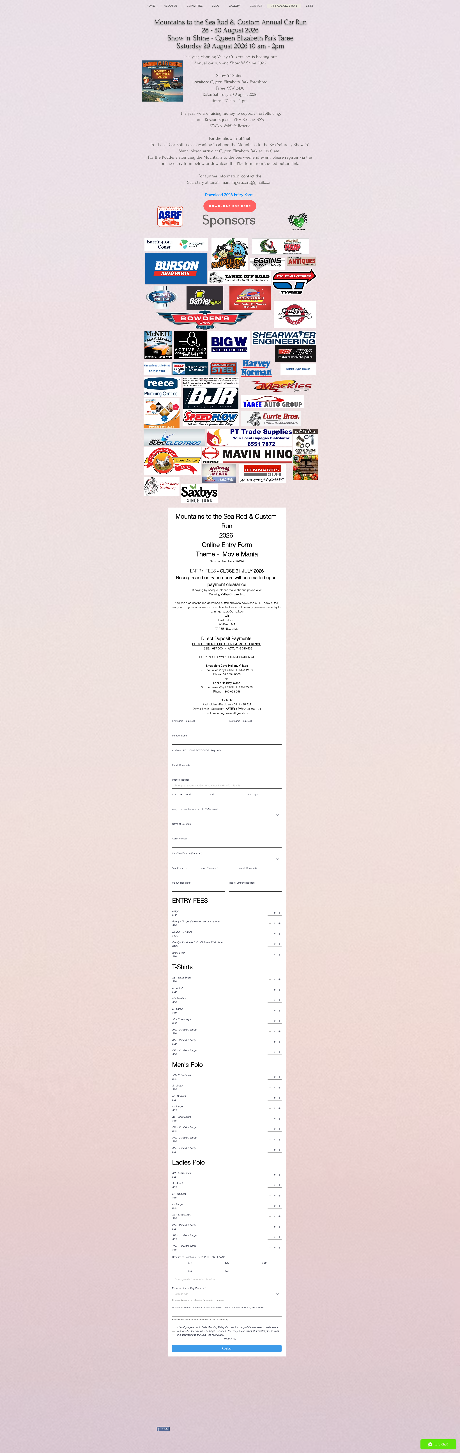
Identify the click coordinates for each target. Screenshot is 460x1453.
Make (209, 868)
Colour (181, 882)
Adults (181, 794)
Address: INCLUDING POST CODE (196, 750)
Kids (212, 794)
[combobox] (227, 815)
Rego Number (242, 882)
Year (180, 868)
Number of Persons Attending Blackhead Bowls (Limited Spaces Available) (217, 1307)
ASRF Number (179, 838)
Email (181, 765)
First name (183, 720)
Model (247, 868)
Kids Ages (253, 794)
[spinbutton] (274, 913)
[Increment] (279, 913)
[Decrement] (270, 913)
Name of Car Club (181, 823)
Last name (240, 720)
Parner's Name (179, 735)
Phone (181, 779)
